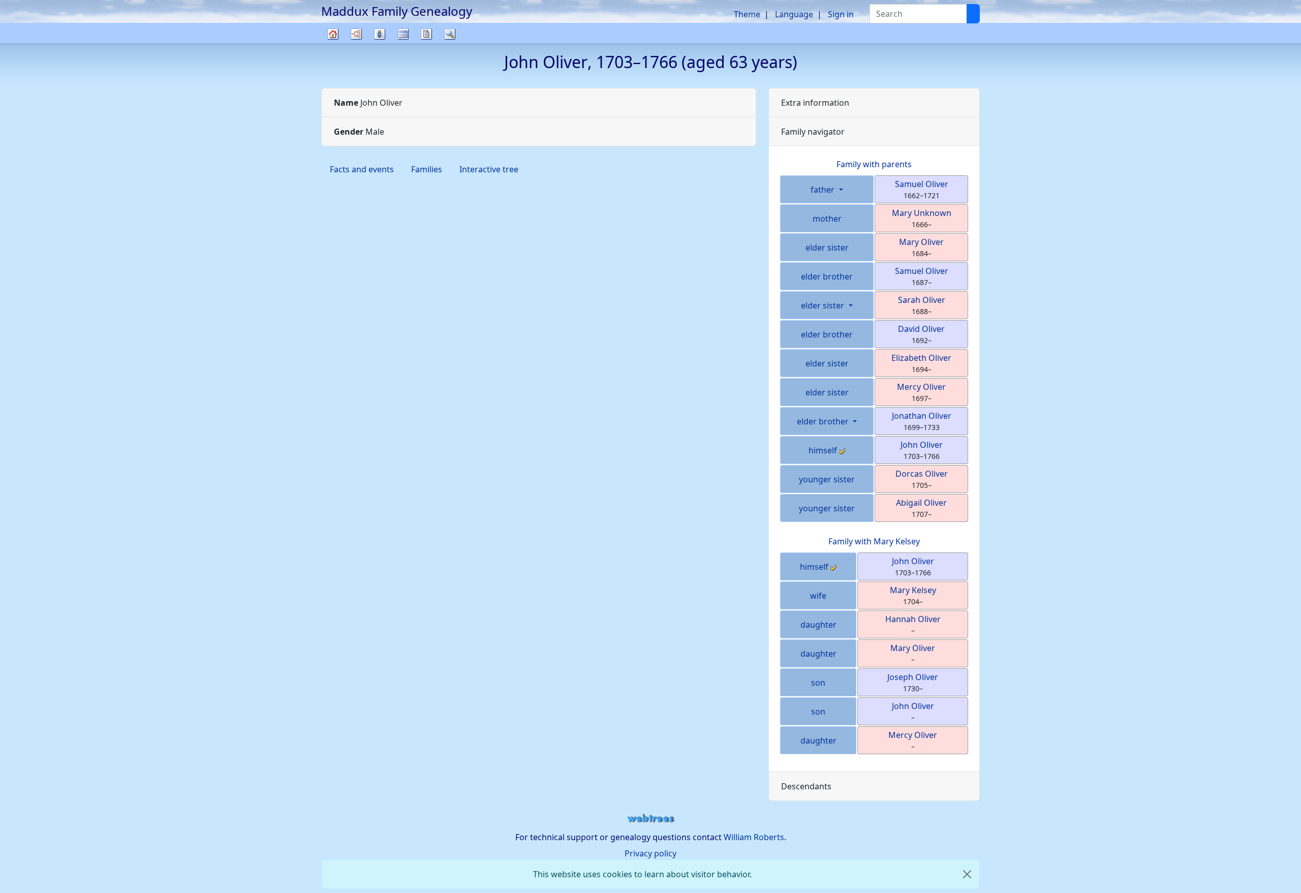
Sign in (841, 14)
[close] (967, 874)
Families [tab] (426, 169)
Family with (874, 541)
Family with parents (874, 164)
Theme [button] (747, 14)
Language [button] (794, 14)
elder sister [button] (823, 305)
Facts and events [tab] (362, 169)
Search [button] (449, 34)
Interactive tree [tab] (488, 169)
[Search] (973, 13)
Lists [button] (379, 34)
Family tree (332, 43)
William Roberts (754, 837)
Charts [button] (356, 34)
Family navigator (813, 131)
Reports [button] (426, 34)
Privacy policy (650, 853)
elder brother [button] (824, 421)
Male (359, 131)
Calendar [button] (403, 34)
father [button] (824, 189)
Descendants (806, 786)
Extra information (815, 102)
